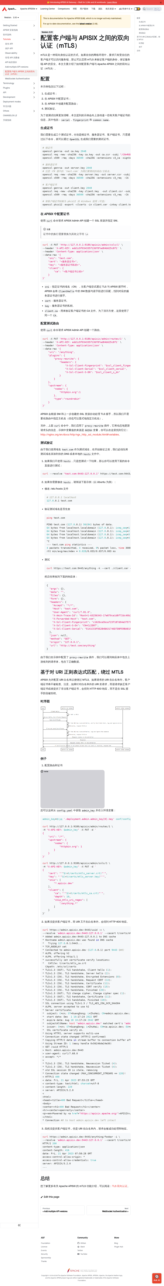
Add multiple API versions (16, 67)
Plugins (6, 88)
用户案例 (84, 9)
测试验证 (142, 33)
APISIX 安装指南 (10, 30)
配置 (138, 18)
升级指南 (7, 120)
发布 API (9, 44)
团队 (100, 9)
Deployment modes (12, 102)
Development (9, 97)
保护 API (9, 48)
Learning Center (47, 9)
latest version (86, 24)
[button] (137, 8)
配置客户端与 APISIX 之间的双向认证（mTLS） (20, 72)
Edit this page (51, 1196)
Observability (11, 53)
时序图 (141, 43)
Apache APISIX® (27, 9)
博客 (75, 9)
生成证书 (142, 22)
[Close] (161, 2)
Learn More (112, 2)
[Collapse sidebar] (19, 1225)
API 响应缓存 (11, 62)
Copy (126, 147)
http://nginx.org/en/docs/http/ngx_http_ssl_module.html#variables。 (80, 434)
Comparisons (64, 9)
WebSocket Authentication (17, 79)
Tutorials (7, 39)
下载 (93, 9)
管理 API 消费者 (12, 58)
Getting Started (10, 25)
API (4, 92)
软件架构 (7, 35)
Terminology (8, 83)
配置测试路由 (144, 29)
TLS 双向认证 (119, 1186)
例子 (140, 47)
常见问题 (7, 106)
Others (6, 111)
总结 (138, 51)
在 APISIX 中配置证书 (146, 26)
